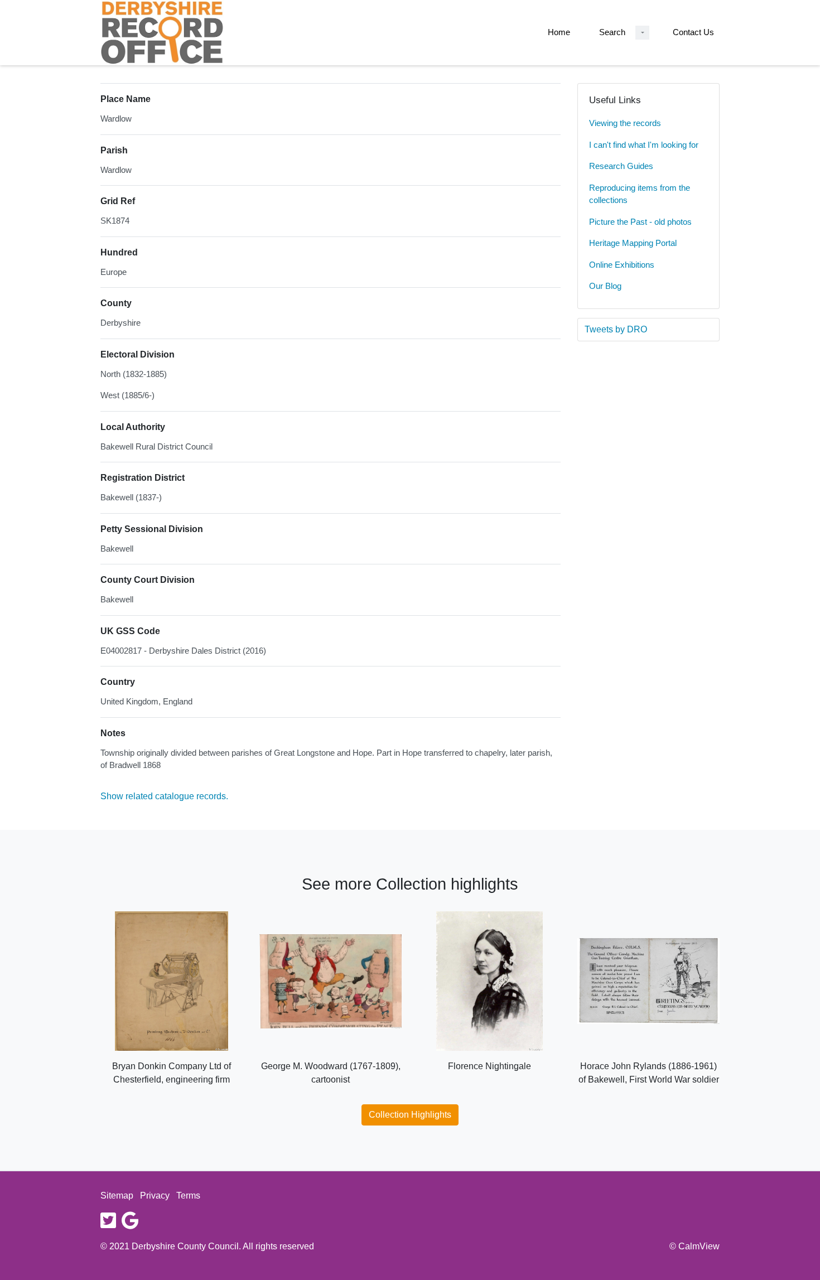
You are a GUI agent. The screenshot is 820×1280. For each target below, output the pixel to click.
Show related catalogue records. (164, 796)
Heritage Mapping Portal (633, 243)
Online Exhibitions (621, 264)
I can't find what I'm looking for (643, 144)
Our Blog (605, 286)
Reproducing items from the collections (639, 194)
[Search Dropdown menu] (642, 33)
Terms (188, 1195)
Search (612, 32)
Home (559, 32)
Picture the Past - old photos (640, 221)
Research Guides (621, 166)
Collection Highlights (410, 1114)
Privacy (155, 1195)
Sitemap (116, 1195)
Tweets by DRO (616, 329)
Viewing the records (625, 123)
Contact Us (693, 32)
